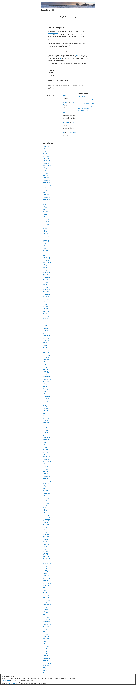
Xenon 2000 (78, 55)
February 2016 (46, 350)
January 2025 (46, 179)
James (64, 132)
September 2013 (47, 400)
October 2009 (46, 480)
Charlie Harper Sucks (83, 96)
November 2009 (46, 478)
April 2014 (45, 388)
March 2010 (45, 471)
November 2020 (46, 259)
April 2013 (45, 408)
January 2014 (46, 393)
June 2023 (45, 208)
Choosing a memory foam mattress (86, 103)
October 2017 (46, 316)
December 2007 (46, 517)
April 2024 (45, 190)
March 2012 (45, 430)
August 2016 (46, 340)
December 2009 (46, 476)
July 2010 (45, 464)
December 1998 (46, 658)
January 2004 (46, 597)
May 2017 (45, 325)
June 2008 (45, 507)
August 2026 (46, 146)
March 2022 (45, 233)
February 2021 (46, 253)
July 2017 (45, 321)
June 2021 (45, 247)
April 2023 (45, 211)
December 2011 (46, 435)
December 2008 (46, 497)
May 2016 (45, 345)
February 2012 (46, 432)
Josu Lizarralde (65, 94)
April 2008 (45, 510)
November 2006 (46, 539)
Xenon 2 (84, 85)
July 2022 (45, 226)
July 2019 (45, 281)
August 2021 (46, 243)
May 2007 (45, 529)
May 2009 (45, 488)
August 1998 (46, 665)
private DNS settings (12, 683)
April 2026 (45, 153)
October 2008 (46, 500)
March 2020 (45, 270)
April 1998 (45, 672)
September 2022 (47, 223)
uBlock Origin (6, 680)
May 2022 (45, 230)
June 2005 (45, 568)
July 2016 (45, 342)
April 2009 (45, 490)
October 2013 (46, 398)
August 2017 (46, 320)
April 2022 (45, 231)
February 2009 (46, 493)
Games (63, 84)
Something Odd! (47, 10)
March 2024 (45, 192)
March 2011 (45, 451)
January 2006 (46, 556)
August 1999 (46, 646)
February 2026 (46, 156)
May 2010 (45, 468)
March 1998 (45, 674)
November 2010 (46, 458)
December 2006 (46, 538)
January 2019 (46, 291)
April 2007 (45, 531)
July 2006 (45, 546)
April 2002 (45, 633)
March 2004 (45, 594)
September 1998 (47, 663)
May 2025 (45, 172)
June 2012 (45, 425)
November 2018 (46, 294)
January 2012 (46, 434)
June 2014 (45, 384)
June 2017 (45, 323)
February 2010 (46, 473)
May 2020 (45, 267)
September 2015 (47, 359)
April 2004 (45, 592)
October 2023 (46, 201)
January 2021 (46, 255)
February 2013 (46, 412)
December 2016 (46, 333)
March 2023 (45, 213)
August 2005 (46, 565)
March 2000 (45, 643)
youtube (49, 87)
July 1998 (45, 667)
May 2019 (45, 284)
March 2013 (45, 410)
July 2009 (45, 485)
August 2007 (46, 524)
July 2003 (45, 607)
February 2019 (46, 289)
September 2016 (47, 338)
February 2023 (46, 214)
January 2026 (46, 158)
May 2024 (45, 189)
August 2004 (46, 585)
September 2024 (47, 185)
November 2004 (46, 580)
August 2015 (46, 361)
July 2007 (45, 526)
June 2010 (45, 466)
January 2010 (46, 475)
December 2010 (46, 456)
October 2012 (46, 418)
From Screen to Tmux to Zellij (85, 106)
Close (133, 676)
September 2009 (47, 481)
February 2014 (46, 391)
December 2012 (46, 415)
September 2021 (47, 242)
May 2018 (45, 304)
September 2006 (47, 543)
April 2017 (45, 327)
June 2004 (45, 589)
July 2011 (45, 444)
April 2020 (45, 269)
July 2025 (45, 168)
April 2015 (45, 367)
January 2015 (46, 373)
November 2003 (46, 600)
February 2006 (46, 555)
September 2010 (47, 461)
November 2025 (46, 162)
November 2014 (46, 376)
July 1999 (45, 648)
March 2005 (45, 573)
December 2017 (46, 313)
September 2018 (47, 298)
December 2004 (46, 578)
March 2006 (45, 553)
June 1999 (45, 650)
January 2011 (46, 454)
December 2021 (46, 238)
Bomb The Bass (59, 85)
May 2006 (45, 549)
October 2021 (46, 240)
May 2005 (45, 570)
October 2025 (46, 163)
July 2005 (45, 566)
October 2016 (46, 337)
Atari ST (53, 85)
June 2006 (45, 548)
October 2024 (46, 184)
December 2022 (46, 218)
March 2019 (45, 287)
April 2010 (45, 469)
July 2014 (45, 383)
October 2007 (46, 521)
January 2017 (46, 332)
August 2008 (46, 504)
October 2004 (46, 582)
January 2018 (46, 311)
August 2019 (46, 279)
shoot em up (80, 85)
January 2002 (46, 638)
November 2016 (46, 335)
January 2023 (46, 216)
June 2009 (45, 487)
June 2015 (45, 364)
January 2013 (46, 413)
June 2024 (45, 187)
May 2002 (45, 631)
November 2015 (46, 356)
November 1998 (46, 660)
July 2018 (45, 301)
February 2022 (46, 235)
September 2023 (47, 202)
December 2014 (46, 374)
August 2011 (46, 442)
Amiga (50, 85)
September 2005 (47, 563)
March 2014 (45, 390)
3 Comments (51, 89)
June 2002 (45, 629)
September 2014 (47, 379)
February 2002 (46, 636)
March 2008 (45, 512)
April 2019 (45, 286)
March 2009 (45, 492)
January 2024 (46, 196)
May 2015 (45, 366)
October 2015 (46, 357)
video (60, 58)
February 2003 (46, 616)
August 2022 (46, 225)
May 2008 (45, 509)
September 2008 (47, 502)
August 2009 (46, 483)
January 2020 (46, 274)
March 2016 (45, 349)
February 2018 (46, 310)
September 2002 (47, 624)
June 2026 (45, 150)
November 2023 (46, 199)
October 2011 (46, 439)
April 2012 (45, 429)
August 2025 (46, 167)
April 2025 (45, 173)
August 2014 (46, 381)
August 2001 (46, 641)
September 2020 (47, 262)
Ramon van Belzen (66, 122)
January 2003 (46, 617)
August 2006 (46, 544)
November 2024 (46, 182)
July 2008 (45, 505)
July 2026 (45, 148)
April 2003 (45, 612)
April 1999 (45, 653)
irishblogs (67, 85)
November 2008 (46, 498)
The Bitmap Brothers (53, 33)
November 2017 (46, 315)
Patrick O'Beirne (66, 111)
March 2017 (45, 328)
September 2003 (47, 604)
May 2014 (45, 386)
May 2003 (45, 611)
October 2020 (46, 260)
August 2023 (46, 204)
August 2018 (46, 299)
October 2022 (46, 221)
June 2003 (45, 609)
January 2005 (46, 577)
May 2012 (45, 427)
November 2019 (46, 277)
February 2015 (46, 371)
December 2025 (46, 160)
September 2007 (47, 522)
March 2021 (45, 252)
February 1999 (46, 655)
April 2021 (45, 250)
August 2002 (46, 626)
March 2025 (45, 175)
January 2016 (46, 352)
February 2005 (46, 575)
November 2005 (46, 560)
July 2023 (45, 206)
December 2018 (46, 293)
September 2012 (47, 420)
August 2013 (46, 401)
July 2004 (45, 587)
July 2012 (45, 424)
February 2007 (46, 534)
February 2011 (46, 452)
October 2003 (46, 602)
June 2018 (45, 303)
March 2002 (45, 635)
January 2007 (46, 536)
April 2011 (45, 449)
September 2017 (47, 318)
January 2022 (46, 236)
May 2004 (45, 590)
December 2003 (46, 599)
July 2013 (45, 403)
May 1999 (45, 652)
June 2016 (45, 344)
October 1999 (46, 645)
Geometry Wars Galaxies (53, 79)
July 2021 (45, 245)
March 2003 (45, 614)
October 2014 (46, 378)
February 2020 (46, 272)
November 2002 (46, 621)
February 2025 (46, 177)
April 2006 (45, 551)
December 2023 (46, 197)
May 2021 (45, 248)
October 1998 (46, 662)
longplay (71, 85)
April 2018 (45, 306)
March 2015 (45, 369)
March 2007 (45, 532)
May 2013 (45, 407)
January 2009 (46, 495)
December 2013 (46, 395)
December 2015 (46, 354)
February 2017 (46, 330)
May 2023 (45, 209)
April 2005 (45, 572)
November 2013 (46, 396)
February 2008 (46, 514)
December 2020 (46, 257)
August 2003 (46, 606)
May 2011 (45, 447)
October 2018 (46, 296)
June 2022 (45, 228)
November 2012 (46, 417)
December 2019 (46, 276)
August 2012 (46, 422)
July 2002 (45, 628)
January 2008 (46, 515)
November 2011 (46, 437)
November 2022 (46, 219)
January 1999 (46, 657)
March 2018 (45, 308)
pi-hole (7, 682)
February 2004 (46, 595)
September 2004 (47, 583)
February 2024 (46, 194)
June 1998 (45, 669)
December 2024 (46, 180)
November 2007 (46, 519)
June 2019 (45, 282)
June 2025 (45, 170)
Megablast (75, 85)
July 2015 (45, 362)
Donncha (51, 84)
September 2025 (47, 165)
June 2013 (45, 405)
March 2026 (45, 155)
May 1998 (45, 670)
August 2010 (46, 463)
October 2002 (46, 623)
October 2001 (46, 640)
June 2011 (45, 446)
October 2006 (46, 541)
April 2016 (45, 347)
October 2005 (46, 561)
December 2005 (46, 558)
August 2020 (46, 264)
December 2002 (46, 619)
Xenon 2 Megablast (56, 27)
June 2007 (45, 527)
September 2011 (47, 441)
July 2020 (45, 265)
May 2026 (45, 151)
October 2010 (46, 459)
